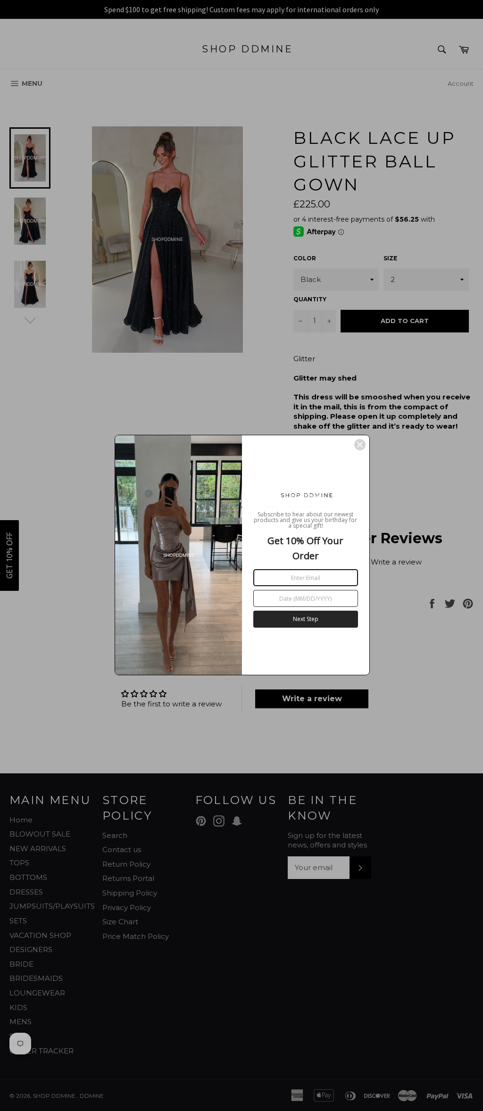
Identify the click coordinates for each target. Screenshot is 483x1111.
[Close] (360, 444)
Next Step (305, 619)
